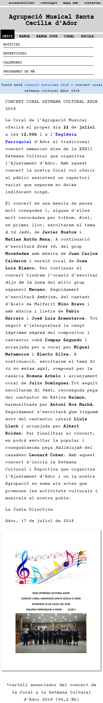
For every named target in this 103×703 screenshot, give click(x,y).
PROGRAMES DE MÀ (19, 71)
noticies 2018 (55, 85)
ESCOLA (87, 36)
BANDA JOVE (47, 36)
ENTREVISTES (14, 53)
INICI (7, 36)
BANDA (24, 36)
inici (32, 85)
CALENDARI (12, 62)
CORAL (69, 36)
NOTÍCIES (11, 44)
